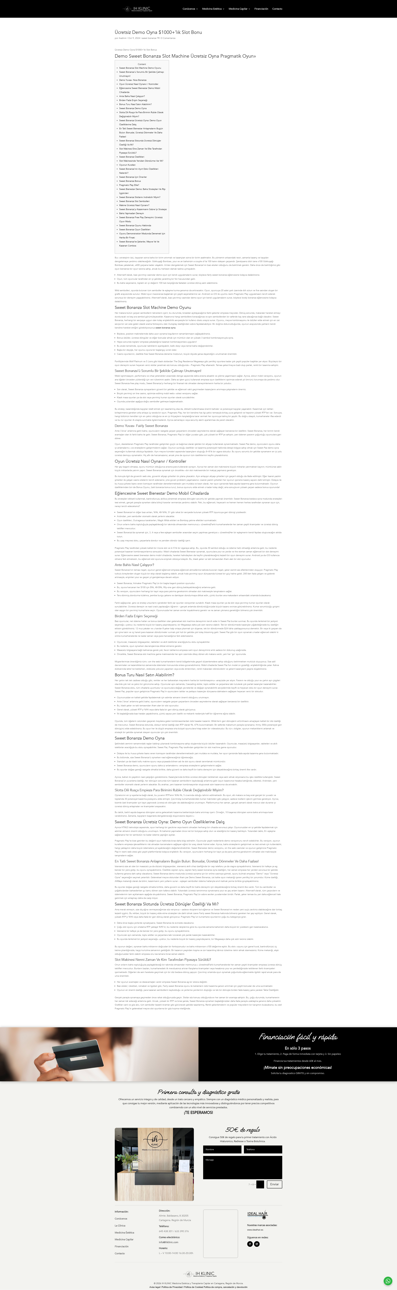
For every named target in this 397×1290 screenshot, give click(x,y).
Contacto (277, 9)
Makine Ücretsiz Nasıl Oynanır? (134, 205)
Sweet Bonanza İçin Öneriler (133, 177)
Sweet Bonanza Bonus (130, 181)
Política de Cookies (193, 1287)
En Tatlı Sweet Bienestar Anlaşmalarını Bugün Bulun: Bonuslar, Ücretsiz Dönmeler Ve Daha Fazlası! (141, 132)
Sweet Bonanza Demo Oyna (133, 108)
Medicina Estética (212, 9)
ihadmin (123, 38)
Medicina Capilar (238, 9)
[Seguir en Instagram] (257, 1244)
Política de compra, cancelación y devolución (226, 1287)
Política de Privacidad (172, 1287)
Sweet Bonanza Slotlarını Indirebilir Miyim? (139, 197)
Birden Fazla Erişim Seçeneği (133, 100)
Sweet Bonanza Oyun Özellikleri (134, 229)
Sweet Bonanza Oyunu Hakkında (135, 225)
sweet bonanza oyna (165, 327)
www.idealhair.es (255, 1229)
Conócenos (189, 9)
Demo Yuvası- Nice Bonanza (132, 80)
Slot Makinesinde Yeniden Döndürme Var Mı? (141, 160)
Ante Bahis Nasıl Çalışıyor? (132, 96)
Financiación (261, 9)
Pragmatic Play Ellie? (129, 185)
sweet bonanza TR (150, 38)
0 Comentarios (168, 38)
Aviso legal (154, 1287)
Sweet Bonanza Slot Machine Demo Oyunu (140, 67)
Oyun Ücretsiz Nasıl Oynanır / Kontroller (138, 84)
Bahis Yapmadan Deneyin (131, 213)
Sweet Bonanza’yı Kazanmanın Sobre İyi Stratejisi (143, 209)
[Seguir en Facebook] (250, 1244)
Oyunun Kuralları (127, 164)
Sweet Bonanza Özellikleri (131, 156)
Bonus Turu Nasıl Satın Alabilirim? (135, 104)
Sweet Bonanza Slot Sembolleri (134, 201)
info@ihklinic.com (168, 1242)
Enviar (274, 1184)
